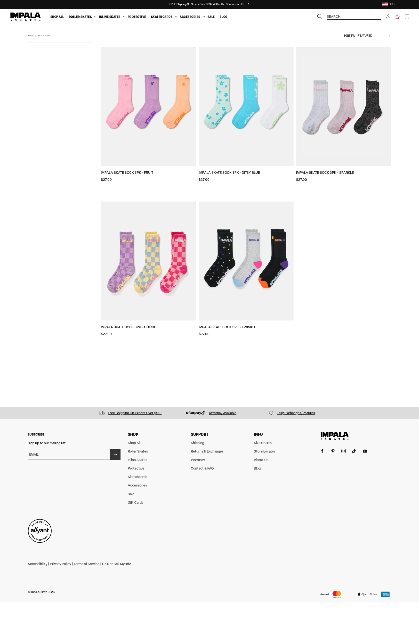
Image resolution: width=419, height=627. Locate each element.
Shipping (197, 442)
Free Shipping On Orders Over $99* (135, 413)
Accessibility (37, 563)
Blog (223, 17)
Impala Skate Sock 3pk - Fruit (127, 172)
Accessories (190, 17)
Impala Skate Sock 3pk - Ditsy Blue (229, 172)
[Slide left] (5, 413)
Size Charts (263, 442)
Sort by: (349, 35)
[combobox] (354, 14)
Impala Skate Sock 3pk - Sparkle (325, 172)
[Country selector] (399, 4)
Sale (211, 17)
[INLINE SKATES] (124, 17)
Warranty (198, 459)
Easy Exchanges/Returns (296, 413)
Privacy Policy (60, 563)
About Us (261, 459)
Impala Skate (39, 592)
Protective (137, 17)
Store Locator (264, 451)
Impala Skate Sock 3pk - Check (128, 327)
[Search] (319, 16)
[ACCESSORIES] (204, 17)
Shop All (57, 17)
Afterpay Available (222, 413)
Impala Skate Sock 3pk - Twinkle (227, 327)
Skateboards (162, 17)
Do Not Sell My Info (116, 563)
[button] (388, 17)
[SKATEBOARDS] (176, 17)
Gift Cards (135, 502)
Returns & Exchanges (207, 451)
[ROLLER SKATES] (95, 17)
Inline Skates (110, 17)
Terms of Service (86, 563)
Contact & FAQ (202, 468)
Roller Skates (80, 17)
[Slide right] (413, 413)
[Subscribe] (115, 454)
